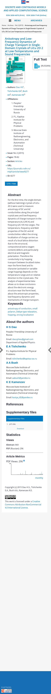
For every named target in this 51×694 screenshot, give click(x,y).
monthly (39, 477)
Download (20, 429)
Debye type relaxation (26, 311)
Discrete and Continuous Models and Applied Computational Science (25, 9)
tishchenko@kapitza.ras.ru (24, 358)
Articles (18, 161)
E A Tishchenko (16, 346)
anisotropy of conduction (19, 308)
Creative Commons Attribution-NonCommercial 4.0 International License (23, 504)
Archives (36, 21)
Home (4, 25)
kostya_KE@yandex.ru (22, 397)
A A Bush (12, 362)
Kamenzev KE (18, 95)
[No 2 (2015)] (15, 82)
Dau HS (19, 87)
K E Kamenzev (15, 382)
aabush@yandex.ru (21, 378)
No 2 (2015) (19, 25)
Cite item (11, 183)
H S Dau (11, 327)
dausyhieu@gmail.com (22, 339)
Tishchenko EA (14, 91)
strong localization (25, 314)
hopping (12, 314)
